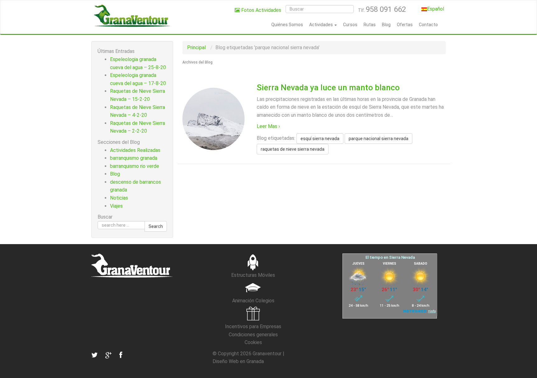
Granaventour (267, 354)
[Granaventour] (131, 15)
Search (156, 226)
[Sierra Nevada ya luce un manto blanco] (213, 119)
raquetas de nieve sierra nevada (292, 149)
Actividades (321, 24)
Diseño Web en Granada (238, 361)
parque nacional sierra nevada (378, 138)
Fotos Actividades (260, 10)
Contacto (428, 24)
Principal (196, 47)
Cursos (350, 24)
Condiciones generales (253, 335)
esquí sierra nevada (320, 138)
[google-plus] (108, 355)
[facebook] (120, 355)
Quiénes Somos (287, 24)
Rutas (370, 24)
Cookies (253, 342)
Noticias (119, 198)
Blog (386, 24)
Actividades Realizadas (135, 150)
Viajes (116, 206)
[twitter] (94, 355)
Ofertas (405, 24)
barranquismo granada (133, 158)
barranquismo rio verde (134, 166)
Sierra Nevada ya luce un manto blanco (328, 87)
